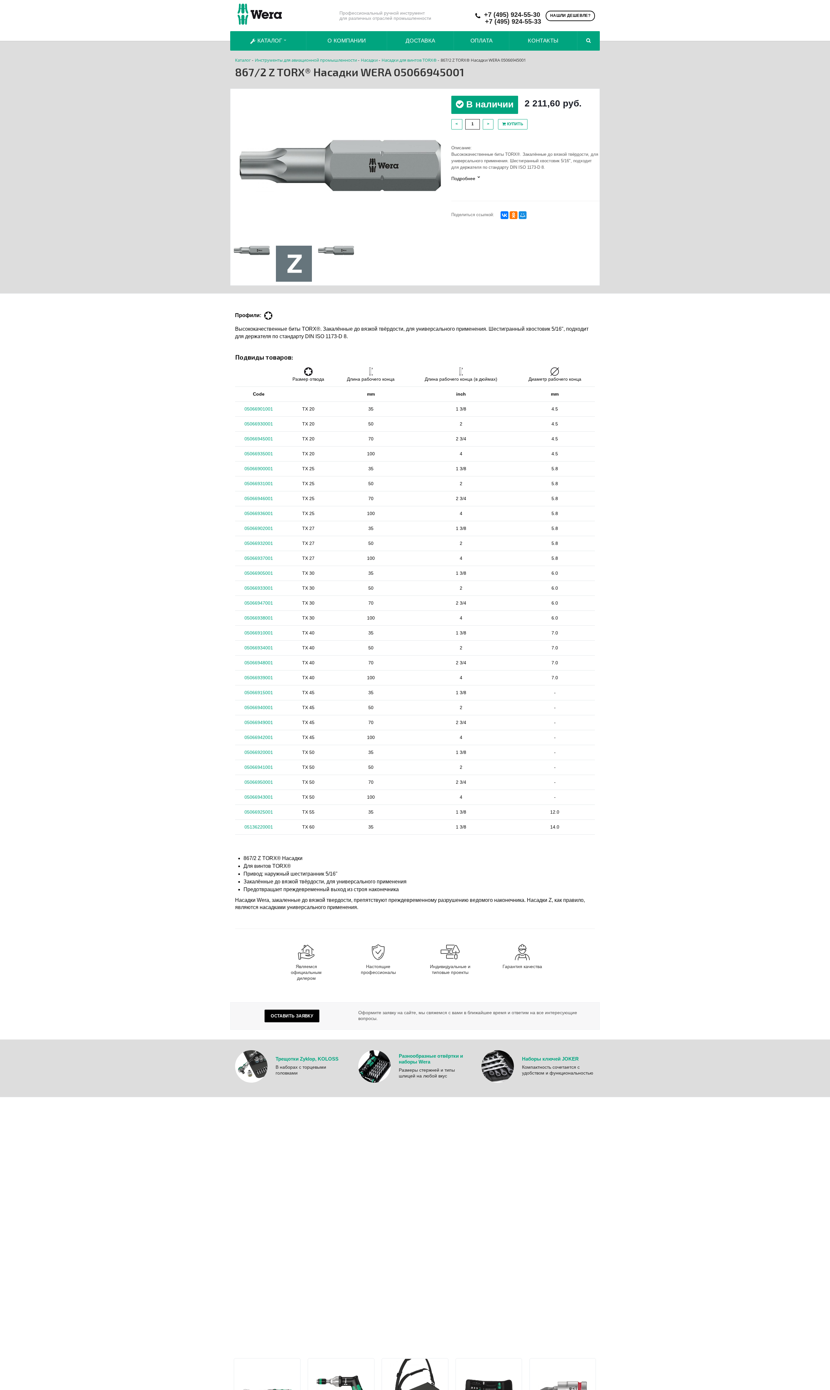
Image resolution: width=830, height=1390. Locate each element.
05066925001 (258, 812)
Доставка (420, 41)
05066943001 (258, 797)
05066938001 (258, 618)
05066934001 (258, 647)
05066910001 (258, 632)
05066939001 (258, 677)
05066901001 (258, 409)
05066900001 (258, 468)
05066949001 (258, 722)
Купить (514, 124)
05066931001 (258, 483)
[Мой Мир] (523, 215)
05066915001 (258, 692)
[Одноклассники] (513, 215)
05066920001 (258, 752)
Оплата (481, 41)
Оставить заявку (292, 1016)
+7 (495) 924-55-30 (512, 14)
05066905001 (258, 573)
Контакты (543, 41)
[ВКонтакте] (504, 215)
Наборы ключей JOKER (550, 1059)
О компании (346, 41)
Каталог (269, 41)
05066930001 (258, 423)
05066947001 (258, 603)
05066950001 (258, 782)
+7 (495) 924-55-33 (513, 21)
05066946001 (258, 498)
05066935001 (258, 453)
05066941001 (258, 767)
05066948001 (258, 662)
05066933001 (258, 588)
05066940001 (258, 707)
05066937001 (258, 558)
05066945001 (258, 438)
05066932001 (258, 543)
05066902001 (258, 528)
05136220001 (258, 827)
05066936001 (258, 513)
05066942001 (258, 737)
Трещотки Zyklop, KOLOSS (307, 1059)
